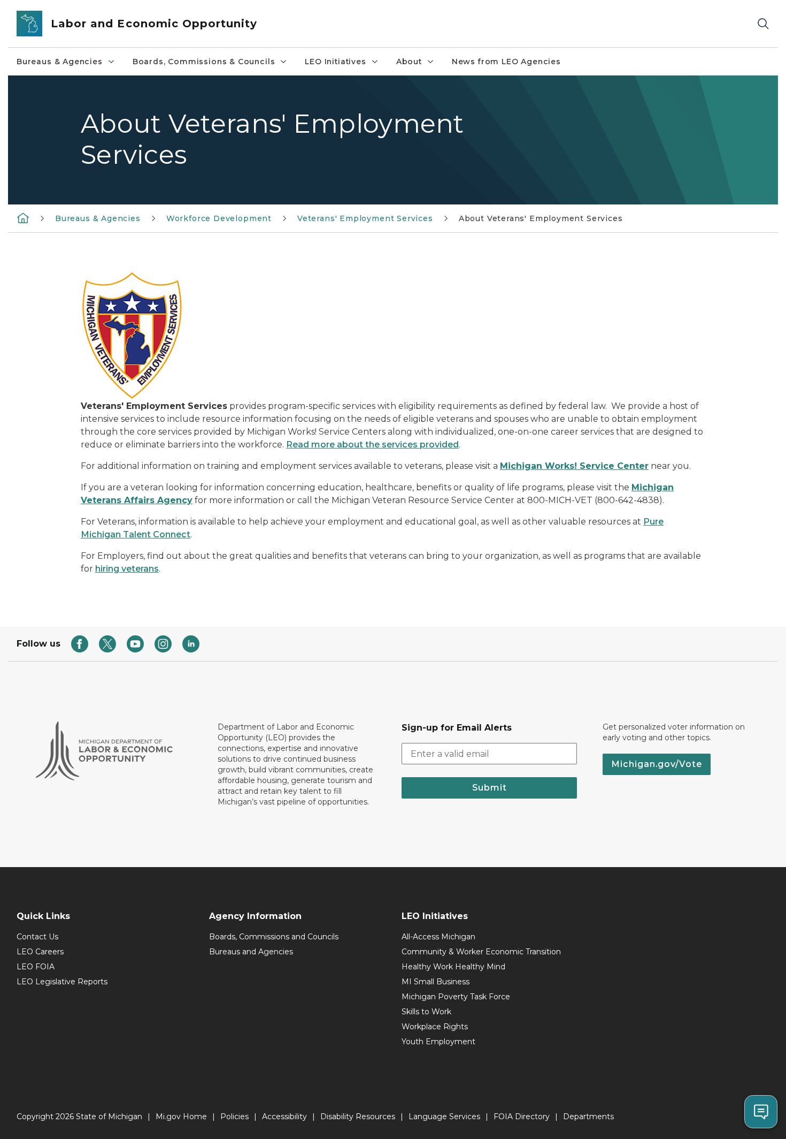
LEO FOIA (36, 966)
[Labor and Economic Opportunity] (23, 218)
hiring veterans (127, 569)
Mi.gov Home (181, 1116)
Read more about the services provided (372, 444)
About (409, 61)
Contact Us (37, 936)
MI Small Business (435, 981)
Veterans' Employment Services (365, 218)
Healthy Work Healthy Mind (453, 966)
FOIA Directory (522, 1116)
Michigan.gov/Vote (656, 764)
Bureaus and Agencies (251, 951)
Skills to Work (426, 1011)
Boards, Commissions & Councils (204, 61)
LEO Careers (40, 951)
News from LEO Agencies (506, 61)
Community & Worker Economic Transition (481, 951)
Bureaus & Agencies (60, 61)
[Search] (763, 24)
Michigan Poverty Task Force (456, 996)
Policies (234, 1116)
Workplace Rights (435, 1026)
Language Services (444, 1116)
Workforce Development (219, 218)
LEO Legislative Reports (62, 981)
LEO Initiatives (335, 61)
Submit (489, 788)
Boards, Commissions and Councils (273, 936)
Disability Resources (357, 1116)
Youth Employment (438, 1041)
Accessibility (284, 1116)
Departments (588, 1116)
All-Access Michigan (438, 936)
